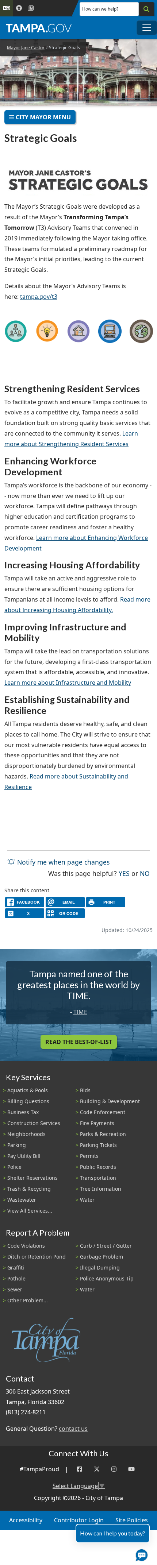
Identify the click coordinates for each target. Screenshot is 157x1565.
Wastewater (21, 1199)
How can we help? (100, 9)
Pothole (16, 1278)
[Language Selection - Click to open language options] (6, 8)
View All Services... (29, 1210)
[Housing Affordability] (78, 331)
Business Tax (23, 1112)
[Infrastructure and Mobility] (110, 331)
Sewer (14, 1289)
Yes (124, 873)
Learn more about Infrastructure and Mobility (67, 683)
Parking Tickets (98, 1144)
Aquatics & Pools (27, 1090)
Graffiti (15, 1267)
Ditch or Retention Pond (36, 1256)
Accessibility (25, 1520)
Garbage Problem (101, 1256)
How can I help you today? (112, 1533)
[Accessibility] (19, 8)
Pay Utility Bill (24, 1155)
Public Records (98, 1166)
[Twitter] (97, 1469)
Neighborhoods (26, 1134)
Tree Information (100, 1188)
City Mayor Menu (42, 117)
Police (14, 1166)
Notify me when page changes (62, 862)
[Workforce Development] (47, 331)
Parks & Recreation (103, 1134)
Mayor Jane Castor (26, 48)
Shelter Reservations (32, 1177)
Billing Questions (28, 1101)
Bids (85, 1090)
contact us (73, 1429)
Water (87, 1199)
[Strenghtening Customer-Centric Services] (15, 331)
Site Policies (131, 1520)
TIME (80, 1012)
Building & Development (110, 1101)
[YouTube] (131, 1469)
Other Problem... (27, 1300)
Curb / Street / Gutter (106, 1245)
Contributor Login (79, 1520)
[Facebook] (79, 1469)
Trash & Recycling (29, 1188)
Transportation (98, 1177)
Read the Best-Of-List (78, 1042)
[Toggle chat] (140, 1553)
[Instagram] (114, 1469)
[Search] (146, 9)
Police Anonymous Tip (107, 1278)
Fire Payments (97, 1123)
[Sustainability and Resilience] (141, 331)
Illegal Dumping (100, 1267)
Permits (89, 1155)
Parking (16, 1144)
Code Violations (26, 1245)
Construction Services (33, 1123)
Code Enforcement (102, 1112)
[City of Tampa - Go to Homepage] (39, 27)
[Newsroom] (31, 8)
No (145, 873)
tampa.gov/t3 (38, 297)
